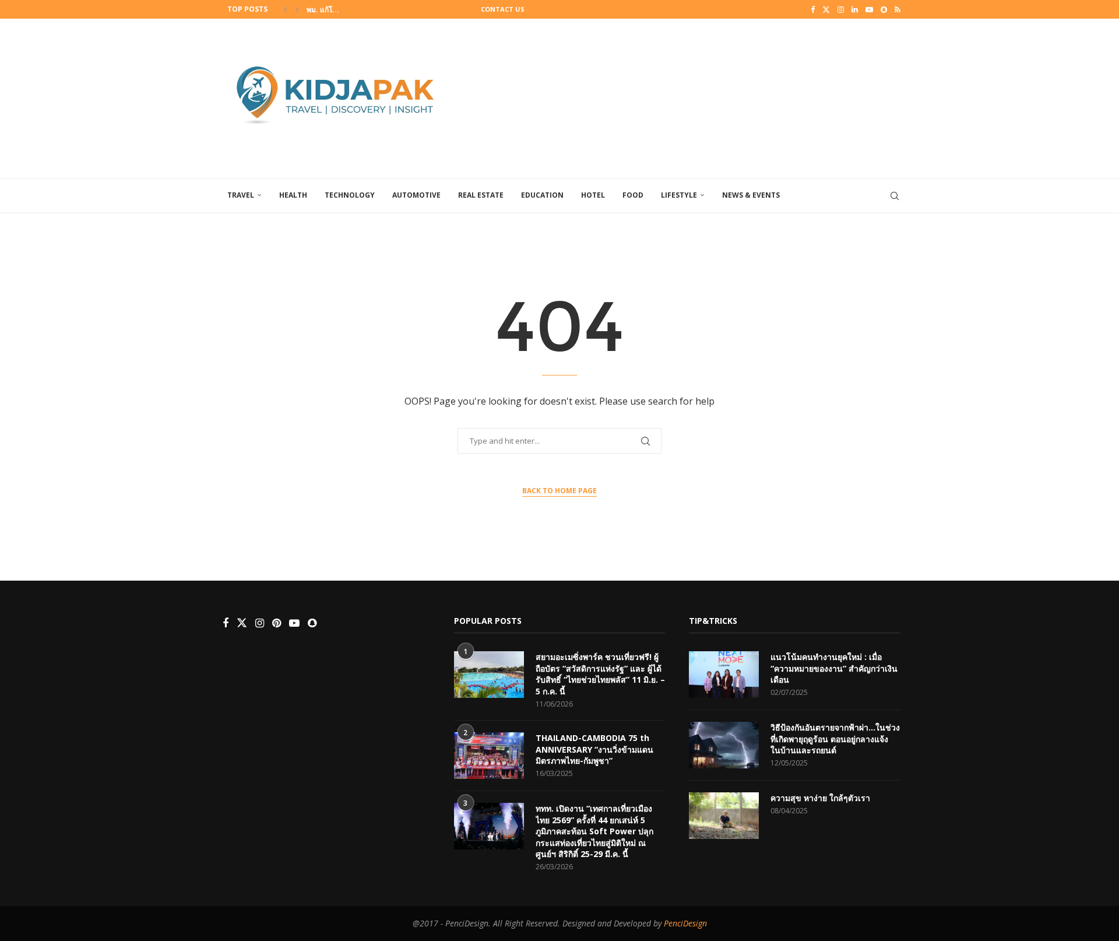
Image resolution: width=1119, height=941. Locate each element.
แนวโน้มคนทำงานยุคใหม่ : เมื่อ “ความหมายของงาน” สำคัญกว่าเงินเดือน (834, 668)
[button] (285, 9)
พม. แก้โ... (323, 10)
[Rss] (897, 9)
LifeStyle (679, 195)
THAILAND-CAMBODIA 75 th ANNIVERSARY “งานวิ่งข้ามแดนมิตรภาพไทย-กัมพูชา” (594, 749)
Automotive (416, 195)
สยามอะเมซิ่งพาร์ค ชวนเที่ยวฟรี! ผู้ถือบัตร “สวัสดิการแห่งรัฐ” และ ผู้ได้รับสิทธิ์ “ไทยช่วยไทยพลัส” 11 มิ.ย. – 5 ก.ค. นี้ (600, 674)
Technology (350, 195)
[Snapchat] (884, 9)
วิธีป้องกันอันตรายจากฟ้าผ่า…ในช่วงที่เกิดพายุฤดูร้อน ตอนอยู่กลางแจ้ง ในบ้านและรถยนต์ (835, 739)
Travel (240, 195)
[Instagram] (841, 9)
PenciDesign (685, 923)
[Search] (894, 196)
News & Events (751, 195)
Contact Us (503, 9)
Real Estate (481, 195)
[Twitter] (826, 9)
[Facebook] (813, 9)
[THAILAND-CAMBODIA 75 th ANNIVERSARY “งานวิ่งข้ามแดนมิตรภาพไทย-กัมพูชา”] (489, 755)
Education (542, 195)
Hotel (593, 195)
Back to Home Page (559, 491)
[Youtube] (869, 9)
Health (293, 195)
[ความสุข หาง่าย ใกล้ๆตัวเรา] (724, 815)
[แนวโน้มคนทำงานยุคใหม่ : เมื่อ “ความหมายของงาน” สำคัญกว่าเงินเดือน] (724, 674)
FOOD (632, 195)
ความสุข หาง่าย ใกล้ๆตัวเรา (820, 797)
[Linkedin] (854, 9)
